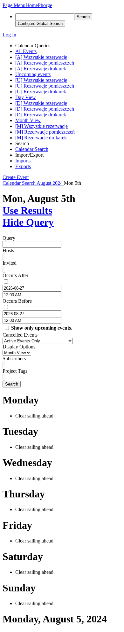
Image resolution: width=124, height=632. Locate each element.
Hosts (8, 250)
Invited (10, 263)
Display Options (19, 346)
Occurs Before (17, 301)
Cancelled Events (20, 335)
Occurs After (15, 275)
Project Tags (15, 371)
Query (9, 238)
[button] (14, 5)
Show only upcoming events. (41, 328)
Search (11, 384)
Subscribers (14, 358)
